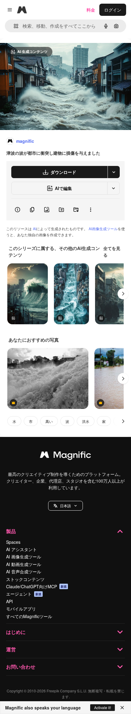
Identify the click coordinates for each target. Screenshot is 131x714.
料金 (91, 10)
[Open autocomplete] (13, 26)
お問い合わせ (20, 666)
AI (34, 228)
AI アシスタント (21, 549)
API (9, 601)
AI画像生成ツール (103, 228)
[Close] (122, 707)
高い (49, 421)
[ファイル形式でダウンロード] (114, 172)
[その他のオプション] (90, 209)
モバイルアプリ (21, 609)
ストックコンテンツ (25, 579)
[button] (65, 506)
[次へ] (123, 293)
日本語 (65, 505)
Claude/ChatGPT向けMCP (36, 586)
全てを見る (111, 251)
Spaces (13, 542)
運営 (11, 649)
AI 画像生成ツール (23, 557)
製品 (11, 531)
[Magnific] (65, 456)
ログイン (112, 10)
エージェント (23, 594)
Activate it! (102, 707)
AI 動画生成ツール (23, 564)
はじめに (16, 631)
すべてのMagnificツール (29, 616)
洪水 (85, 421)
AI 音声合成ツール (23, 571)
